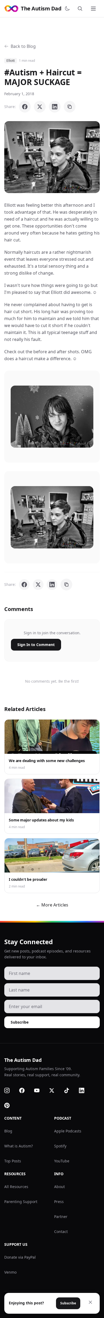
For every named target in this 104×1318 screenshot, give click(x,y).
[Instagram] (10, 1090)
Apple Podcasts (67, 1130)
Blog (8, 1130)
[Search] (81, 8)
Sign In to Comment (36, 644)
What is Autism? (18, 1145)
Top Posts (12, 1160)
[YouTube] (40, 1090)
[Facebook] (25, 1090)
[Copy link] (69, 107)
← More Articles (52, 905)
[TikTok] (70, 1090)
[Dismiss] (90, 1302)
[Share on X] (40, 107)
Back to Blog (23, 46)
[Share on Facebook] (25, 107)
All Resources (16, 1186)
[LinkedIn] (85, 1090)
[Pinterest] (10, 1105)
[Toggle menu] (94, 8)
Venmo (10, 1272)
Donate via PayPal (20, 1257)
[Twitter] (55, 1090)
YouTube (61, 1160)
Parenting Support (20, 1201)
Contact (61, 1231)
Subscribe (20, 1022)
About (59, 1186)
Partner (60, 1216)
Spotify (60, 1145)
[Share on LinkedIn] (55, 107)
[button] (52, 157)
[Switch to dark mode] (68, 8)
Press (59, 1201)
